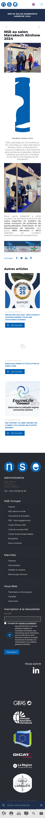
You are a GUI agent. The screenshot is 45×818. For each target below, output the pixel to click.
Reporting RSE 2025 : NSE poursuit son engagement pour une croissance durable (22, 317)
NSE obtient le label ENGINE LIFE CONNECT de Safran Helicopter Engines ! (21, 425)
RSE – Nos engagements (19, 520)
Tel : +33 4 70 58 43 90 (15, 491)
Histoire (11, 507)
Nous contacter (15, 543)
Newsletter (13, 538)
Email (7, 613)
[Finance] (26, 814)
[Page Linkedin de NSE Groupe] (36, 670)
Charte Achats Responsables (20, 534)
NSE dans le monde (17, 511)
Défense (12, 561)
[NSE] (9, 4)
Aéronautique (14, 565)
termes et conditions (27, 623)
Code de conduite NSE (18, 529)
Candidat (12, 596)
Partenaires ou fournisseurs (20, 592)
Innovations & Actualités (18, 516)
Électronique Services (17, 574)
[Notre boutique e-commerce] (19, 814)
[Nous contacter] (41, 815)
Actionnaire (13, 601)
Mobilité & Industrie (16, 570)
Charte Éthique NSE (17, 525)
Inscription (11, 652)
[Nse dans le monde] (4, 815)
